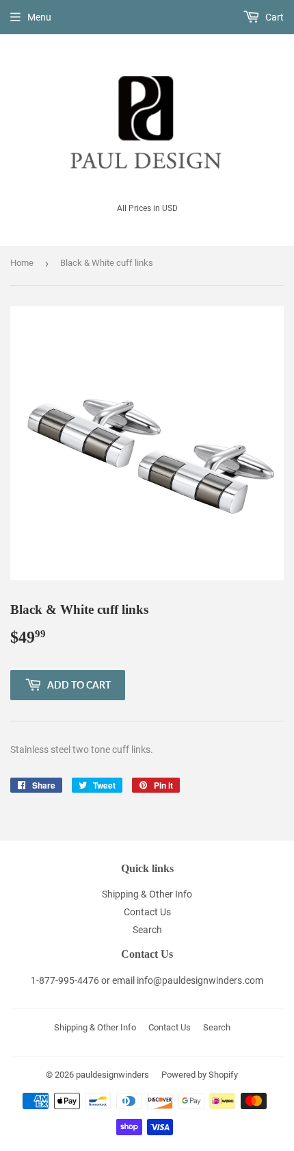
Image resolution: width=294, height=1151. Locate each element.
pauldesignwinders (112, 1074)
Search (147, 929)
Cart (273, 17)
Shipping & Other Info (147, 894)
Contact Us (147, 911)
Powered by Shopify (199, 1074)
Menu (39, 17)
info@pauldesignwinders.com (200, 980)
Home (22, 263)
